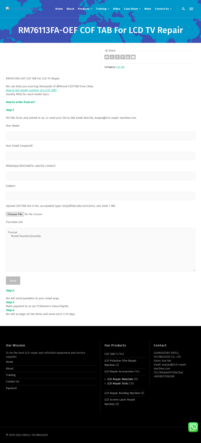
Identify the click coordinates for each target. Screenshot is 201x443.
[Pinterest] (122, 57)
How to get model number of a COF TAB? (31, 90)
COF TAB (120, 67)
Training (11, 375)
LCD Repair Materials (120, 379)
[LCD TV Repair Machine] (21, 8)
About (9, 368)
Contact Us (12, 381)
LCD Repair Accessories (119, 371)
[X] (112, 57)
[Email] (106, 57)
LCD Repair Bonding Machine (122, 393)
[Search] (183, 9)
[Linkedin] (128, 57)
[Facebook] (117, 57)
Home (9, 362)
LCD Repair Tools (117, 383)
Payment (11, 388)
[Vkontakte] (133, 57)
